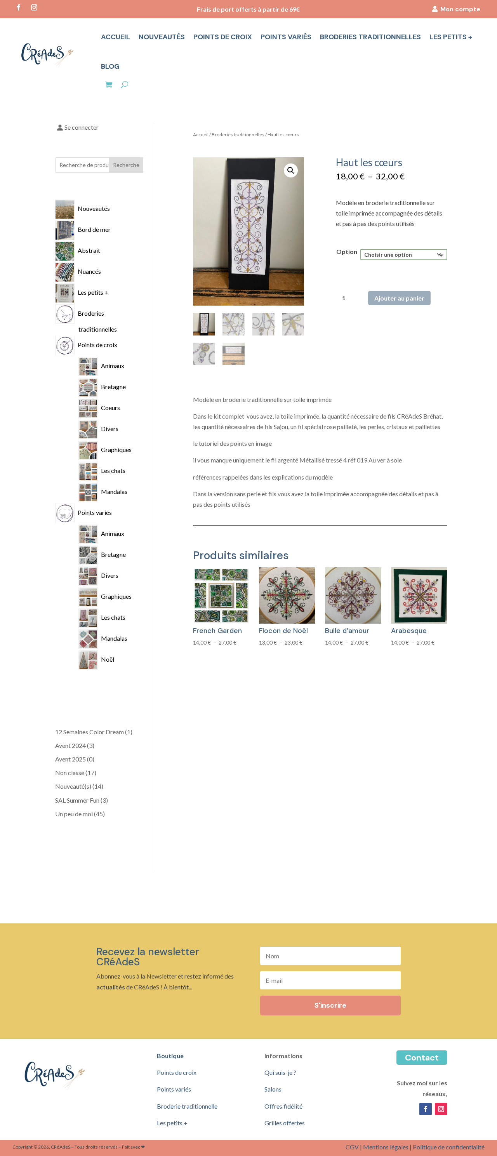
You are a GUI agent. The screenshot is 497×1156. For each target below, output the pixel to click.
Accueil (115, 37)
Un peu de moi (74, 813)
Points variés (286, 37)
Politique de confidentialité (449, 1147)
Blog (110, 66)
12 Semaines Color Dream (89, 731)
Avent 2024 (70, 745)
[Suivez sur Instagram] (34, 7)
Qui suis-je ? (280, 1072)
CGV (352, 1147)
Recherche (126, 165)
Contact (422, 1057)
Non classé (69, 772)
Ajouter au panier (399, 298)
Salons (273, 1089)
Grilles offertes (284, 1122)
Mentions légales (385, 1147)
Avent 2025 (70, 759)
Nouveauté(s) (73, 786)
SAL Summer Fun (77, 800)
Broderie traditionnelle (187, 1106)
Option (346, 251)
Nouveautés (162, 37)
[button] (291, 170)
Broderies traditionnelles (370, 37)
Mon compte (460, 9)
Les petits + (450, 37)
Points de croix (222, 37)
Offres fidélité (283, 1106)
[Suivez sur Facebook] (18, 7)
